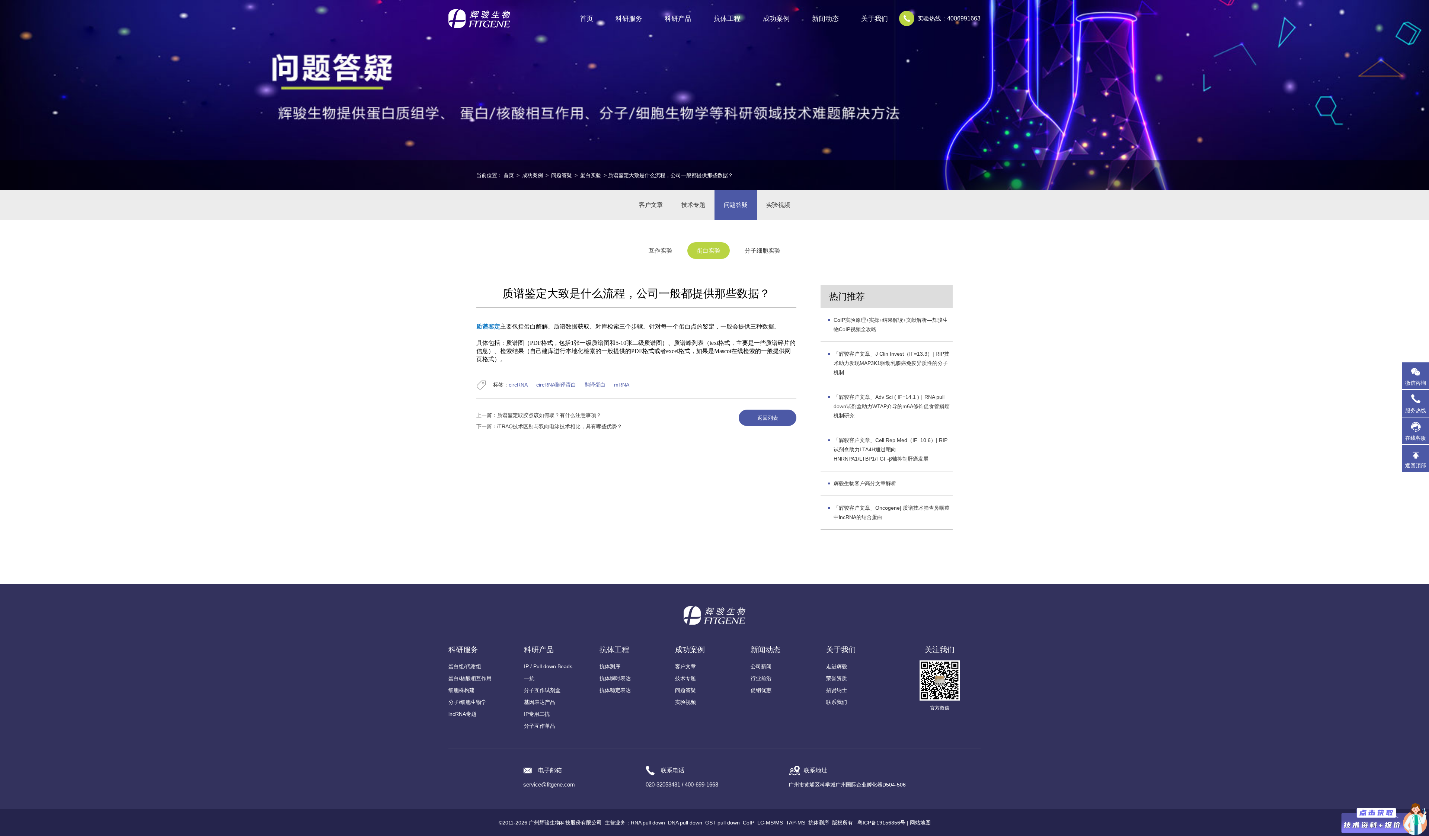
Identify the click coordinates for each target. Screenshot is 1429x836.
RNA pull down (648, 823)
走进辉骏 (836, 666)
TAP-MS (795, 823)
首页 (586, 18)
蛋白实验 (590, 175)
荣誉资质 (836, 678)
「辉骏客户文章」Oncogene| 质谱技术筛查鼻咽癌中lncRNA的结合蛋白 (892, 512)
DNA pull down (685, 823)
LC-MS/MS (770, 823)
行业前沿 (761, 678)
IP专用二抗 (537, 714)
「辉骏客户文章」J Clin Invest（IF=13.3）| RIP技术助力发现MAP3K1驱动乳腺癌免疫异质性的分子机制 (891, 363)
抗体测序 (610, 666)
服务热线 (1417, 406)
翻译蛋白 (595, 385)
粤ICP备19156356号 (881, 823)
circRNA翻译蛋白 (556, 385)
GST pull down (722, 823)
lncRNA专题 (462, 714)
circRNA (518, 385)
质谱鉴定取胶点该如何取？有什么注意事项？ (549, 415)
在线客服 (1415, 438)
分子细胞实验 (762, 250)
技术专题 (693, 205)
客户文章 (651, 205)
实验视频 (778, 205)
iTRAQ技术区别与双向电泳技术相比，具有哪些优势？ (559, 426)
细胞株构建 (461, 690)
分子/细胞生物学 (467, 702)
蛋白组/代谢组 (464, 666)
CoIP (748, 823)
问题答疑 (561, 175)
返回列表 (767, 418)
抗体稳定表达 (615, 690)
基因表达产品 (539, 702)
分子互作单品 (539, 726)
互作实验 (660, 250)
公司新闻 (761, 666)
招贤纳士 (836, 690)
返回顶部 (1415, 465)
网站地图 (920, 823)
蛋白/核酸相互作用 (470, 678)
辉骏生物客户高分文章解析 (865, 483)
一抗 (529, 678)
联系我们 (836, 702)
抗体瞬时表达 (615, 678)
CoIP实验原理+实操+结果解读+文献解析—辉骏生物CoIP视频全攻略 (891, 324)
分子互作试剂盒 (542, 690)
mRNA (621, 385)
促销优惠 (761, 690)
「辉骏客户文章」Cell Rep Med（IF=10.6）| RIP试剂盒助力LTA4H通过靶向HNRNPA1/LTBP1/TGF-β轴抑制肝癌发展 (890, 449)
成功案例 (532, 175)
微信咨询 (1415, 383)
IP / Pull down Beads (548, 666)
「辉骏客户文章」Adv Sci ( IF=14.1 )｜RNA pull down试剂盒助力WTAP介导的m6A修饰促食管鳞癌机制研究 (892, 406)
